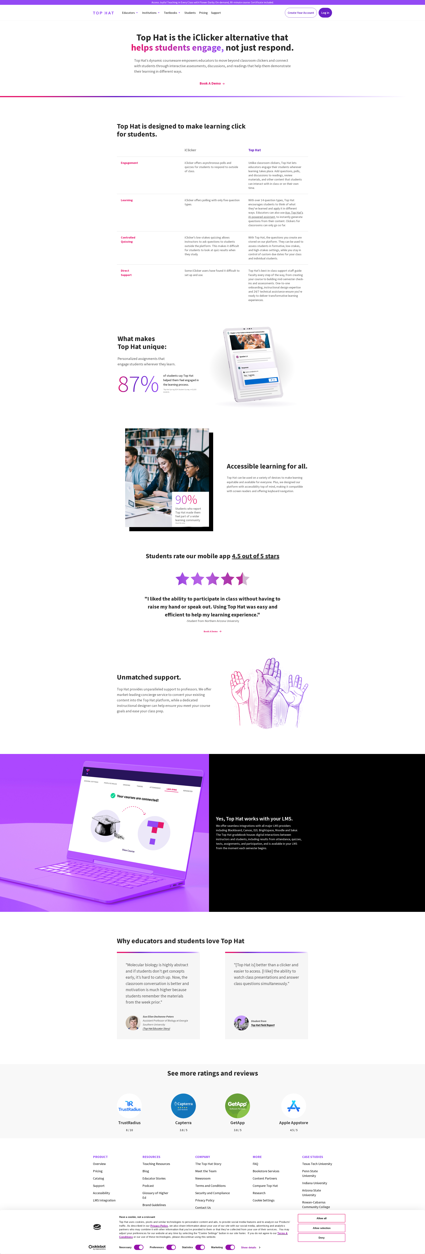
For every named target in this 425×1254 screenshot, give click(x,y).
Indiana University (314, 1183)
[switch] (171, 1247)
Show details (248, 1247)
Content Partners (265, 1178)
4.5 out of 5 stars (255, 556)
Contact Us (203, 1207)
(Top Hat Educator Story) (156, 1028)
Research (259, 1193)
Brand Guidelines (154, 1205)
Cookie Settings (263, 1200)
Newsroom (203, 1178)
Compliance (212, 1193)
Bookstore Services (266, 1171)
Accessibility (101, 1193)
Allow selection (322, 1227)
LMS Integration (104, 1200)
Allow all (322, 1218)
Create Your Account (301, 13)
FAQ (255, 1164)
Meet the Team (205, 1171)
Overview (99, 1164)
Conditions (210, 1186)
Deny (322, 1237)
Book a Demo (210, 83)
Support (216, 13)
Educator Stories (154, 1178)
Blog (145, 1171)
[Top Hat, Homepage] (103, 13)
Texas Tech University (317, 1164)
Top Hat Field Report (262, 1025)
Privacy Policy (204, 1200)
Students (190, 13)
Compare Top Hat (265, 1186)
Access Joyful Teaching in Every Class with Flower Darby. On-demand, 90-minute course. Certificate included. (213, 2)
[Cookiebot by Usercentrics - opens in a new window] (97, 1247)
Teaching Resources (156, 1164)
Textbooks (170, 13)
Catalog (98, 1178)
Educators (128, 13)
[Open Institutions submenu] (159, 13)
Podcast (148, 1186)
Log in (325, 13)
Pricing (203, 13)
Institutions (149, 13)
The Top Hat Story (208, 1164)
